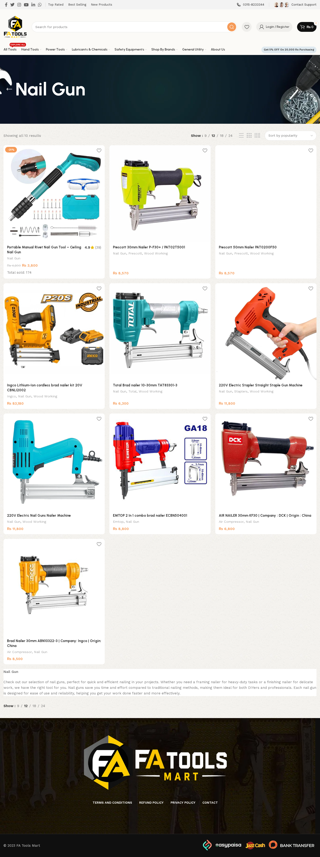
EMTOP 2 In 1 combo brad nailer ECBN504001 (150, 515)
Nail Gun (13, 258)
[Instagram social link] (19, 4)
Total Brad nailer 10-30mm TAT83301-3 (145, 385)
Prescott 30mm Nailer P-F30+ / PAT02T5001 (149, 247)
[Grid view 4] (257, 135)
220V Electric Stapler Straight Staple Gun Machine (260, 385)
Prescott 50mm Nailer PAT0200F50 (248, 247)
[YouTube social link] (26, 4)
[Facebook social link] (6, 4)
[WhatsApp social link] (40, 4)
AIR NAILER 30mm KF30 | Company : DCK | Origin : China (265, 515)
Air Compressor (231, 521)
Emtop (118, 521)
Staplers (241, 391)
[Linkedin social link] (33, 4)
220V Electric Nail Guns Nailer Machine (39, 515)
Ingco (11, 396)
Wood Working (156, 253)
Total (132, 391)
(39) (98, 247)
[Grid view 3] (249, 135)
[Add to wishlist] (99, 150)
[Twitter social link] (12, 4)
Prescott (135, 253)
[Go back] (9, 89)
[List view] (241, 135)
